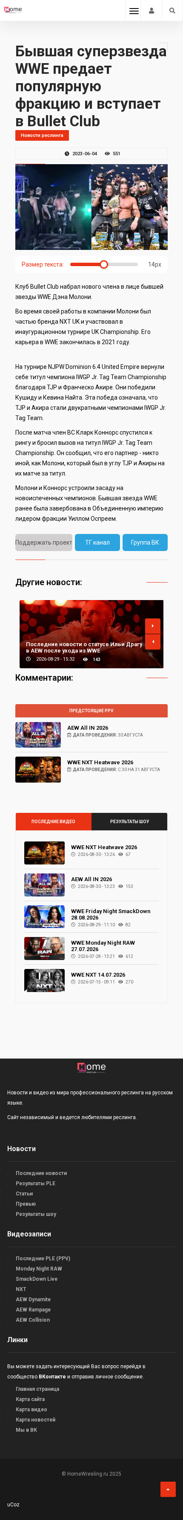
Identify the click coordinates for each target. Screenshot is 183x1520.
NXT (21, 1289)
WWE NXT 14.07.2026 (98, 975)
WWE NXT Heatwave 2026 (100, 762)
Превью (26, 1204)
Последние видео (53, 821)
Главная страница (37, 1389)
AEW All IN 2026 (87, 728)
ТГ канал (97, 542)
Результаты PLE (35, 1183)
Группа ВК (145, 542)
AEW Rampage (33, 1310)
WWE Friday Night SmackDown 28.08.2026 (110, 914)
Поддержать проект (43, 542)
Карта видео (31, 1410)
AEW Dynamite (33, 1299)
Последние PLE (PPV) (43, 1259)
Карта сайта (30, 1399)
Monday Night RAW (39, 1269)
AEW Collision (33, 1320)
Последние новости (41, 1173)
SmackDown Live (36, 1279)
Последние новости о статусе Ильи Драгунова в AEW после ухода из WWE (90, 647)
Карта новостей (35, 1420)
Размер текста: (43, 264)
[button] (152, 626)
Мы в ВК (26, 1430)
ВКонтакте (52, 1377)
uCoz (13, 1505)
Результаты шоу (129, 821)
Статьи (24, 1194)
